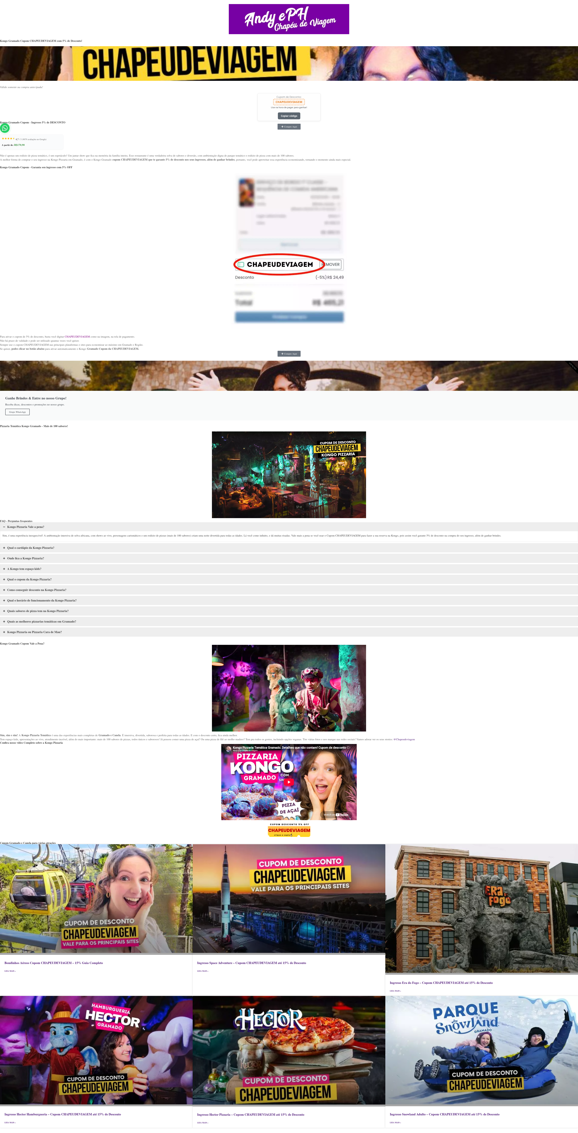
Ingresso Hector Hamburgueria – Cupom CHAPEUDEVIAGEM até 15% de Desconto (63, 1114)
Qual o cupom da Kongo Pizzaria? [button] (29, 579)
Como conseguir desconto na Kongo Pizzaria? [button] (36, 590)
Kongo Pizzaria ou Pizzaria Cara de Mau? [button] (34, 632)
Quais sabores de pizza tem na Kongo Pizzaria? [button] (38, 611)
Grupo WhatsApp (17, 411)
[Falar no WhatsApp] (5, 128)
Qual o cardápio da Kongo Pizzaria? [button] (30, 548)
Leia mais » (10, 971)
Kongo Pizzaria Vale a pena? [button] (25, 527)
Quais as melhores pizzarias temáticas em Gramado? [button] (41, 621)
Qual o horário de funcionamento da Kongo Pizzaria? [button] (42, 600)
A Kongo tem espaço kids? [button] (24, 569)
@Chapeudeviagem (404, 739)
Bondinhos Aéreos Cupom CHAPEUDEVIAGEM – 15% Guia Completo (54, 963)
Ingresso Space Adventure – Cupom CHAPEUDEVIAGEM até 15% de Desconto (251, 963)
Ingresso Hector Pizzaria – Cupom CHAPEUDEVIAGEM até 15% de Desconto (250, 1114)
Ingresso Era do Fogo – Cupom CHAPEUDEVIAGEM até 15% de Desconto (441, 982)
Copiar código (289, 116)
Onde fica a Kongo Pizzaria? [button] (25, 558)
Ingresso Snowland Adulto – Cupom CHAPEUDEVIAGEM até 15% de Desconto (445, 1114)
